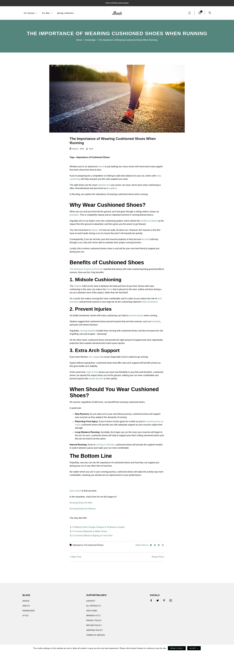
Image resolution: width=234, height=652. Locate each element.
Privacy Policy (94, 620)
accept (194, 648)
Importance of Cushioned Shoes (88, 545)
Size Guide (91, 611)
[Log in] (189, 13)
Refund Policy (94, 625)
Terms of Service (95, 635)
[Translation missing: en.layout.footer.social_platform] (151, 600)
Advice (25, 601)
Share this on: (142, 545)
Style (25, 615)
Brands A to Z (93, 615)
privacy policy (176, 648)
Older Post (76, 557)
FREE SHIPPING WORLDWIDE (117, 3)
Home (79, 40)
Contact (90, 601)
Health (26, 606)
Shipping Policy (94, 630)
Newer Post (157, 557)
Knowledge (90, 40)
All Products (93, 606)
